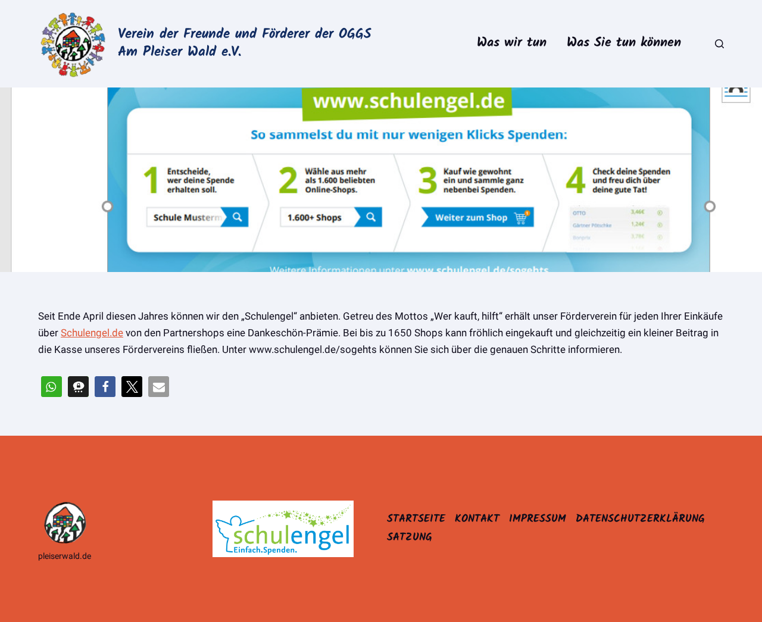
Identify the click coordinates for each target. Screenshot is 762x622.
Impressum (537, 519)
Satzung (409, 538)
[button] (51, 386)
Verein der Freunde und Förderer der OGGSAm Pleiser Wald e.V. (244, 43)
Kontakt (477, 519)
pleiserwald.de (64, 556)
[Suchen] (719, 43)
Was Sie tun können (624, 43)
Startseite (416, 519)
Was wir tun (511, 43)
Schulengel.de (92, 333)
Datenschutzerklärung (640, 519)
